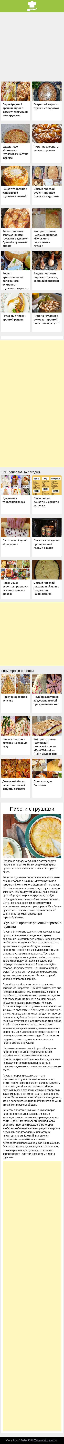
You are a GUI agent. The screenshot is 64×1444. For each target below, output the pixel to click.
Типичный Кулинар (45, 1440)
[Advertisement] (32, 48)
